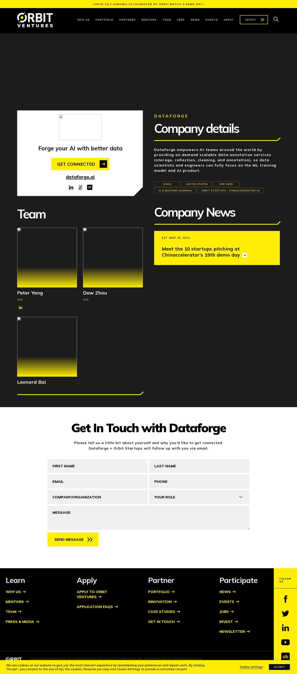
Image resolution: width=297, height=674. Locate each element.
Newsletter (232, 631)
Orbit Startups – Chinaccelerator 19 (230, 190)
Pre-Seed (226, 184)
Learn (15, 580)
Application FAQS (95, 606)
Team (166, 19)
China (167, 184)
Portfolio (105, 19)
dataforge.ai (80, 177)
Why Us (83, 19)
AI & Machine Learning (175, 190)
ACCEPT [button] (279, 667)
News (195, 19)
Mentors (149, 19)
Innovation (160, 601)
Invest (251, 19)
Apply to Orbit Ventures (92, 594)
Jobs (181, 19)
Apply (228, 19)
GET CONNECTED (76, 164)
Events (212, 19)
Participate (238, 580)
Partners (127, 19)
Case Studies (161, 611)
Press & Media (20, 621)
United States (197, 184)
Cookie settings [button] (251, 667)
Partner (161, 580)
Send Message (69, 539)
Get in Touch (161, 621)
